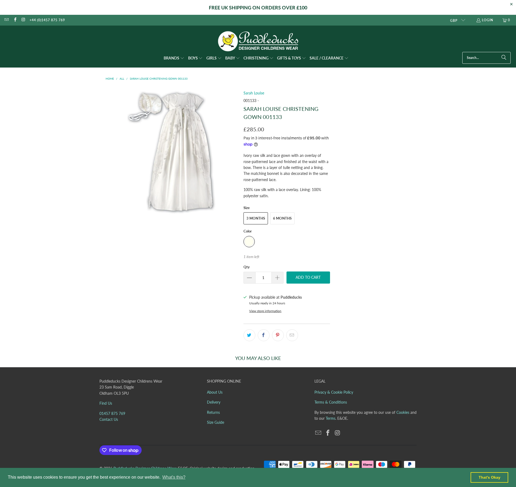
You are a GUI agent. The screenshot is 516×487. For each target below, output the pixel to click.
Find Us (105, 403)
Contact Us (108, 419)
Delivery (213, 402)
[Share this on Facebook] (264, 335)
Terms (330, 418)
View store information (265, 311)
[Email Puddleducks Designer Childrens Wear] (6, 20)
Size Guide (215, 422)
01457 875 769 (112, 413)
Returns (213, 412)
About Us (215, 392)
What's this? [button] (173, 477)
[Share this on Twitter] (249, 335)
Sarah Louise (253, 93)
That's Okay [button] (489, 477)
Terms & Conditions (330, 402)
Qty (246, 267)
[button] (174, 58)
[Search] (504, 58)
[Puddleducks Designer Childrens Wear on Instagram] (23, 20)
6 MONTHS (282, 218)
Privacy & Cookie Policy (333, 392)
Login (487, 20)
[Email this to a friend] (292, 335)
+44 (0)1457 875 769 (47, 20)
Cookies (402, 412)
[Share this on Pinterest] (278, 335)
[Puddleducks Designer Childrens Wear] (258, 41)
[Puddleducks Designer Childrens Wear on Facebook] (14, 20)
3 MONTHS (255, 218)
